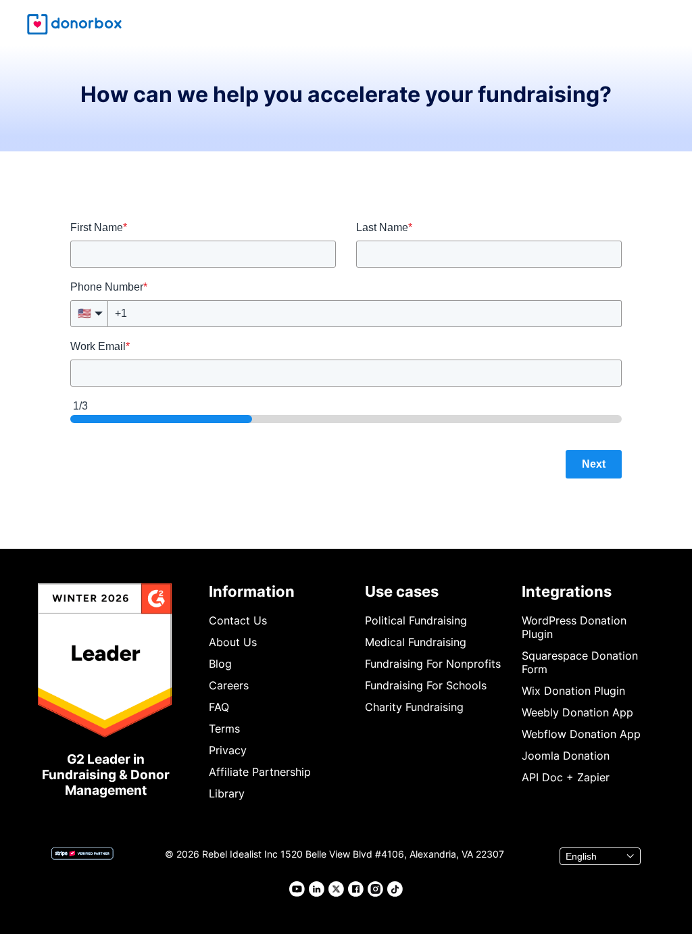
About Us (233, 642)
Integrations (567, 591)
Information (252, 591)
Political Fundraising (416, 620)
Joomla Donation (566, 755)
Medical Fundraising (415, 642)
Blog (220, 663)
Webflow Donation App (581, 734)
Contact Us (238, 620)
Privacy (228, 750)
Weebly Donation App (577, 712)
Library (227, 793)
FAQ (219, 707)
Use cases (402, 591)
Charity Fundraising (414, 707)
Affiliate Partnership (260, 772)
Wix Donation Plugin (573, 690)
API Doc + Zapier (566, 777)
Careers (229, 685)
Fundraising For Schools (426, 685)
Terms (224, 728)
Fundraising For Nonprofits (433, 663)
